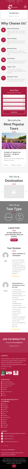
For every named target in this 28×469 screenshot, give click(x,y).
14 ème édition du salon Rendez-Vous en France (14, 234)
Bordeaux (5, 403)
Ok (14, 466)
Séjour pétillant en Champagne (18, 254)
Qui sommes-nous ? (7, 385)
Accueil (10, 16)
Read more (13, 240)
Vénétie (4, 423)
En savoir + (3, 368)
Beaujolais (5, 415)
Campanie (5, 427)
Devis (4, 393)
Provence (5, 409)
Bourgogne (5, 405)
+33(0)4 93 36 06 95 (9, 436)
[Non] (26, 463)
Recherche (14, 112)
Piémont (5, 421)
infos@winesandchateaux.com (11, 441)
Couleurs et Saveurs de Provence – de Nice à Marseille (12, 154)
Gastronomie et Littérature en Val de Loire (18, 285)
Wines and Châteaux (7, 382)
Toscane (5, 419)
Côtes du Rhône (6, 417)
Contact (4, 395)
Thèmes (5, 389)
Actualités (5, 387)
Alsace (4, 413)
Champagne (5, 407)
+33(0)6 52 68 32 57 (9, 438)
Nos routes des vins (7, 391)
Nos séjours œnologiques (9, 384)
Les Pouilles (5, 425)
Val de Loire (5, 411)
